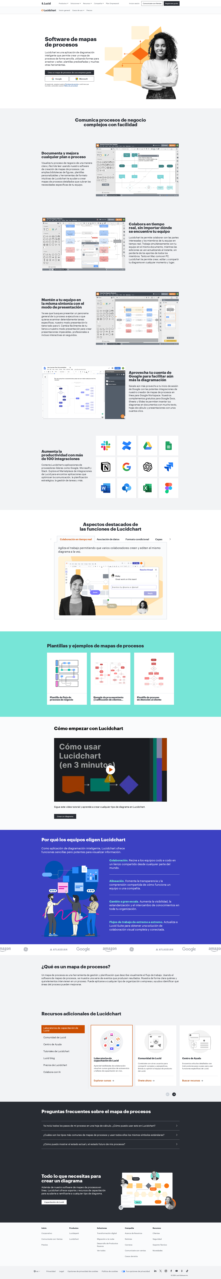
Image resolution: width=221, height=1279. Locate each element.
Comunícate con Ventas (152, 3)
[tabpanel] (111, 1055)
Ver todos (101, 1250)
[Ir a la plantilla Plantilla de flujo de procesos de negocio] (67, 679)
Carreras (128, 1245)
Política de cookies (110, 1271)
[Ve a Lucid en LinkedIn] (155, 1271)
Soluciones (75, 3)
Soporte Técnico (160, 1245)
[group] (110, 585)
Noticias (128, 1239)
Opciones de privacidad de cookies (83, 1271)
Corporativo (46, 1233)
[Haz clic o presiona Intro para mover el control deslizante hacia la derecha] (170, 539)
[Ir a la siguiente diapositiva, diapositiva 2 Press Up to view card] (174, 1094)
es (37, 1271)
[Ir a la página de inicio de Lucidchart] (49, 10)
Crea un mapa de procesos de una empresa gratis (69, 72)
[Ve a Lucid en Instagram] (166, 1271)
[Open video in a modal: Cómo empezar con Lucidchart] (110, 769)
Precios (89, 10)
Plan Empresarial (112, 3)
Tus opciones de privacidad (138, 1271)
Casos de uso (77, 10)
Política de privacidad (71, 86)
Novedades (158, 1250)
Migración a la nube (105, 1239)
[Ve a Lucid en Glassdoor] (182, 1271)
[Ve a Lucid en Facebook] (171, 1271)
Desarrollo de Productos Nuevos (107, 1244)
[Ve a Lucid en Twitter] (160, 1271)
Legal (61, 1271)
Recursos (86, 3)
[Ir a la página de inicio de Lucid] (49, 3)
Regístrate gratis (171, 3)
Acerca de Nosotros (133, 1233)
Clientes (156, 1233)
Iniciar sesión (134, 3)
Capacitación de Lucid (54, 1202)
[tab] (76, 539)
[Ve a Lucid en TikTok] (187, 1271)
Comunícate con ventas (135, 1250)
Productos (63, 3)
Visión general (64, 10)
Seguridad (157, 1239)
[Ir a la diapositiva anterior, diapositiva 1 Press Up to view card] (167, 1094)
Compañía (98, 3)
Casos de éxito (131, 1256)
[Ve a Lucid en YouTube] (176, 1271)
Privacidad (50, 1271)
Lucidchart (74, 1239)
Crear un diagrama (65, 816)
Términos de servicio (71, 84)
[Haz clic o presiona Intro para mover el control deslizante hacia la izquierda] (51, 539)
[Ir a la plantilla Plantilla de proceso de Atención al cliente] (154, 679)
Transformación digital (107, 1233)
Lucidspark (74, 1233)
